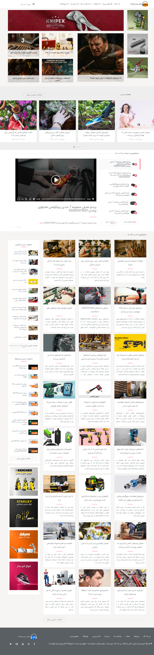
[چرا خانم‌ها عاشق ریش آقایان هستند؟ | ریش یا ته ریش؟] (33, 272)
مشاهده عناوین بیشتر (34, 94)
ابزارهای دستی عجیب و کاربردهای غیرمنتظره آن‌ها (130, 592)
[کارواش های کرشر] (24, 481)
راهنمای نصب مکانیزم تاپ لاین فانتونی (19, 432)
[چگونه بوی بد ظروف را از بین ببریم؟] (33, 262)
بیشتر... (41, 223)
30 (30, 199)
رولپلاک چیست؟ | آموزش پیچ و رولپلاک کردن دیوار (19, 308)
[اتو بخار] (24, 576)
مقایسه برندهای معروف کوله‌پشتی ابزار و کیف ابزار (59, 545)
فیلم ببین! (107, 4)
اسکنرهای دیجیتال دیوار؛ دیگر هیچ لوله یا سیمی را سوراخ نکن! (130, 451)
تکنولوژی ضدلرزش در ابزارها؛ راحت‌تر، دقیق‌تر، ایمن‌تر (95, 404)
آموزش (119, 240)
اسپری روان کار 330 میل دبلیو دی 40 (20, 367)
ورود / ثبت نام (25, 4)
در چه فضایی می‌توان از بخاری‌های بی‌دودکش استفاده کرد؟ (20, 327)
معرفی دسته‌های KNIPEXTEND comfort (95, 310)
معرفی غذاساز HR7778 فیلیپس (20, 394)
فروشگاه (63, 4)
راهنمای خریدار (50, 428)
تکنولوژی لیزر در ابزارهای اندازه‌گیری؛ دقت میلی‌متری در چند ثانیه (94, 498)
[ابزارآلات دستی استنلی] (24, 513)
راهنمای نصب (74, 636)
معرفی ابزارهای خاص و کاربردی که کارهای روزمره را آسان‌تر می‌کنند (130, 545)
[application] (55, 180)
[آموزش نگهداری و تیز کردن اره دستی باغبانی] (33, 253)
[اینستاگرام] (29, 644)
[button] (56, 180)
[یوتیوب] (23, 644)
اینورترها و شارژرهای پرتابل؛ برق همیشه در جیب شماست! (59, 451)
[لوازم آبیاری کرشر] (137, 20)
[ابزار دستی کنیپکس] (66, 20)
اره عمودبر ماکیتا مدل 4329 (20, 376)
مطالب (127, 636)
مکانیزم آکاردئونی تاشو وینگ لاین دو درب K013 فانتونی (19, 422)
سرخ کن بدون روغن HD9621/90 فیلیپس (20, 450)
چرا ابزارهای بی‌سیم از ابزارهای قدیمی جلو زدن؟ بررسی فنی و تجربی (95, 357)
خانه (116, 4)
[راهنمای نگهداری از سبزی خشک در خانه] (33, 290)
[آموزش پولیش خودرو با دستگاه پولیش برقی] (33, 300)
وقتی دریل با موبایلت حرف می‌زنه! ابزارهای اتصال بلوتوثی (59, 404)
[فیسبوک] (34, 644)
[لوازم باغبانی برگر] (137, 67)
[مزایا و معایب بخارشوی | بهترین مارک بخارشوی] (33, 318)
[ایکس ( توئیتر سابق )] (11, 644)
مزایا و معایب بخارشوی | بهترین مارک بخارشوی (19, 317)
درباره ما (73, 4)
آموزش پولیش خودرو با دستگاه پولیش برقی (20, 299)
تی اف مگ (146, 636)
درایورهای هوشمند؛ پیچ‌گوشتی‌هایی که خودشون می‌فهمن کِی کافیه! (130, 498)
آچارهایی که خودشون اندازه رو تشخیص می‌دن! (59, 357)
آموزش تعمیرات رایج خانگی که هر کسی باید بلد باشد (59, 592)
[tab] (119, 164)
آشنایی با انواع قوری (20, 337)
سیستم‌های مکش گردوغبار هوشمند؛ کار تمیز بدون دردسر (130, 404)
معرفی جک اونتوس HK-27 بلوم (19, 385)
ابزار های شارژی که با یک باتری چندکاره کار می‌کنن (95, 451)
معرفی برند (84, 287)
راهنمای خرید (85, 240)
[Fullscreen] (18, 199)
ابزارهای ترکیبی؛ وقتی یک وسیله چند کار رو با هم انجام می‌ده (130, 357)
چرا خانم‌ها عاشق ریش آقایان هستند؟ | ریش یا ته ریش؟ (20, 271)
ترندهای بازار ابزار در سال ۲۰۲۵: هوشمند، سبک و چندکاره (130, 310)
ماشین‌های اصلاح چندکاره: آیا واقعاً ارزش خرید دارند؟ (94, 592)
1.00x (22, 199)
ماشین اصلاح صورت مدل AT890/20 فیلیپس (19, 403)
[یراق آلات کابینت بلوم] (24, 544)
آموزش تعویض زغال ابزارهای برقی (59, 308)
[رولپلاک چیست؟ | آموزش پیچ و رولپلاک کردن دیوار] (33, 309)
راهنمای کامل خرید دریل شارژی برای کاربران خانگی (95, 263)
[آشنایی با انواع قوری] (33, 337)
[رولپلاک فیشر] (137, 44)
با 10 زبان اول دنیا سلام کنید (20, 281)
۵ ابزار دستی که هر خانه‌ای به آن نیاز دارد (59, 498)
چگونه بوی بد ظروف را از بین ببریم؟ (19, 261)
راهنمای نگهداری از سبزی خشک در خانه (19, 290)
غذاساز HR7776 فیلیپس (19, 412)
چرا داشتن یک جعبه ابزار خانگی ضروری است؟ (59, 263)
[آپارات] (17, 644)
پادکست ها (85, 4)
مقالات (96, 4)
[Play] (93, 199)
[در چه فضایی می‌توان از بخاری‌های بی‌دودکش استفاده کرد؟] (33, 328)
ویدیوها (136, 636)
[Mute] (34, 199)
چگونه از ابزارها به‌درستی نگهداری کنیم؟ (130, 263)
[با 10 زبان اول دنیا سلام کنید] (33, 281)
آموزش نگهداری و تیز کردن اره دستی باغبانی (95, 545)
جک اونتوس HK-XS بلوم (19, 441)
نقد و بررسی (96, 636)
